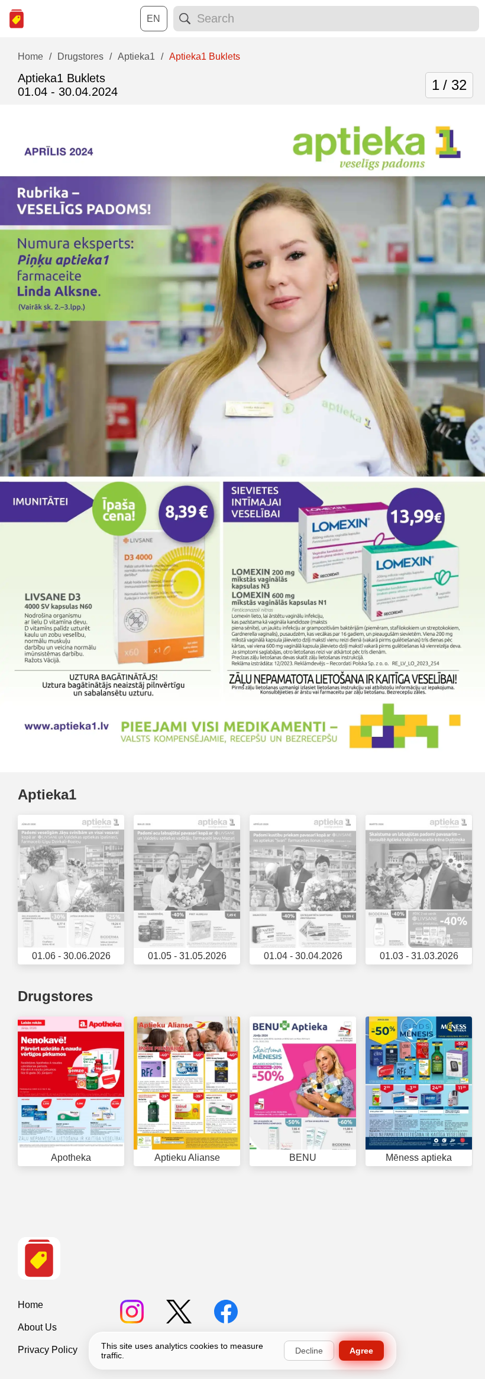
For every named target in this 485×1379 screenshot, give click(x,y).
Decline (309, 1350)
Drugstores (55, 996)
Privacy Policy (47, 1350)
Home (30, 1305)
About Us (37, 1327)
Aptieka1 (47, 794)
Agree (361, 1350)
